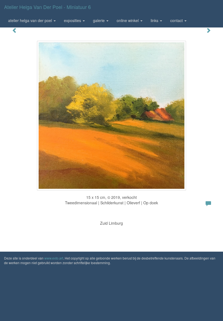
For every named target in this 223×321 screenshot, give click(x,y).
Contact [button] (177, 20)
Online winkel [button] (128, 20)
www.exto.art (53, 258)
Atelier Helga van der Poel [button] (30, 20)
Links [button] (155, 20)
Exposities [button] (73, 20)
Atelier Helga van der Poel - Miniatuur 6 (47, 6)
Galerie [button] (99, 20)
